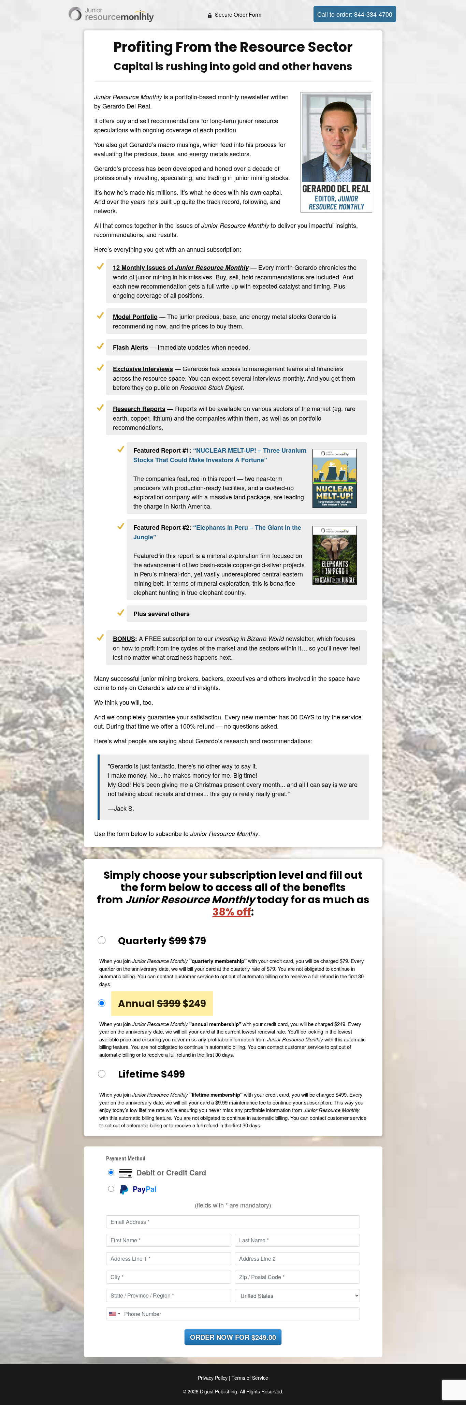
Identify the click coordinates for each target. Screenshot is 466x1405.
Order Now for (233, 1337)
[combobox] (114, 1314)
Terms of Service (250, 1377)
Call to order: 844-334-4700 (354, 14)
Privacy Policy (213, 1377)
